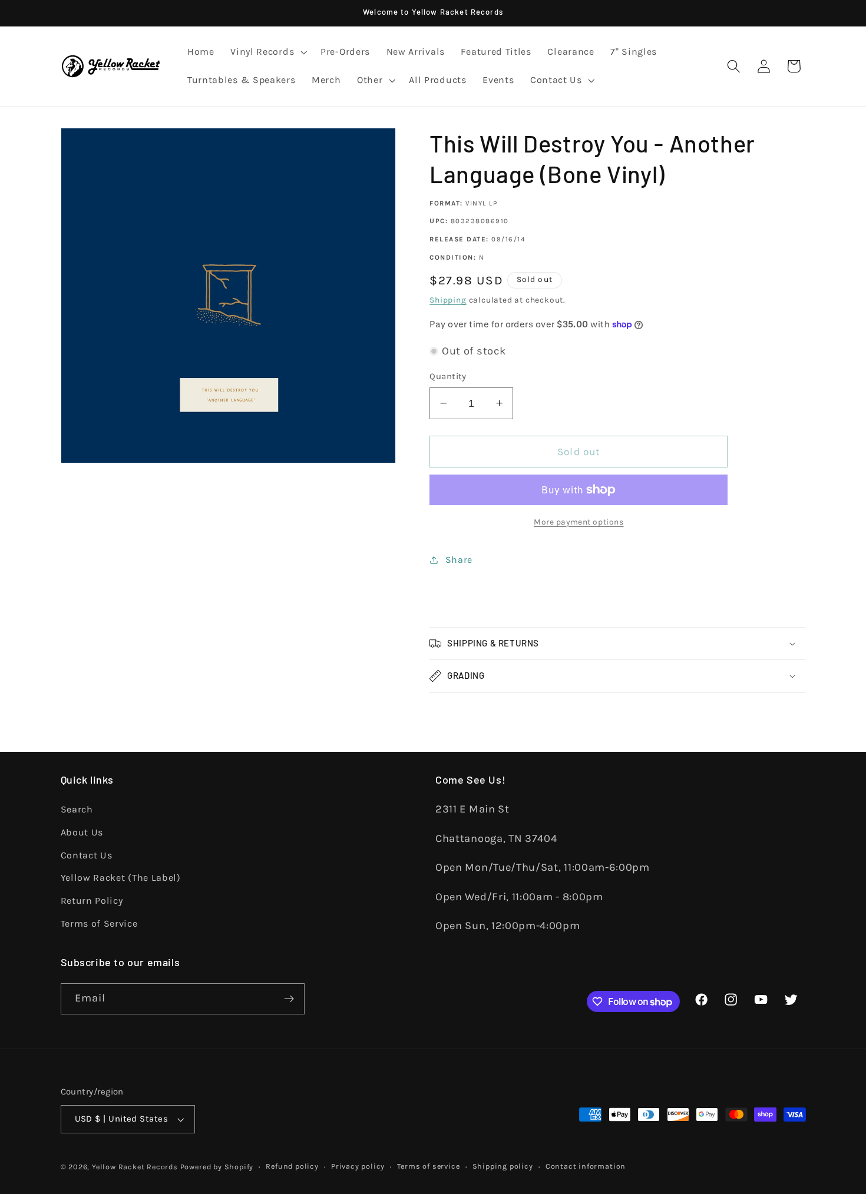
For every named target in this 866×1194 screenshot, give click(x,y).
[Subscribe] (289, 999)
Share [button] (458, 559)
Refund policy (292, 1166)
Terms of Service (99, 923)
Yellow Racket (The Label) (121, 877)
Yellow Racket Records (135, 1166)
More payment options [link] (579, 521)
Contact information (586, 1166)
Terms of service (428, 1166)
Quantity (448, 376)
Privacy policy (358, 1166)
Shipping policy (502, 1166)
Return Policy (92, 900)
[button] (267, 52)
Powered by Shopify (217, 1166)
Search (77, 809)
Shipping (447, 299)
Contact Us (87, 855)
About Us (82, 832)
